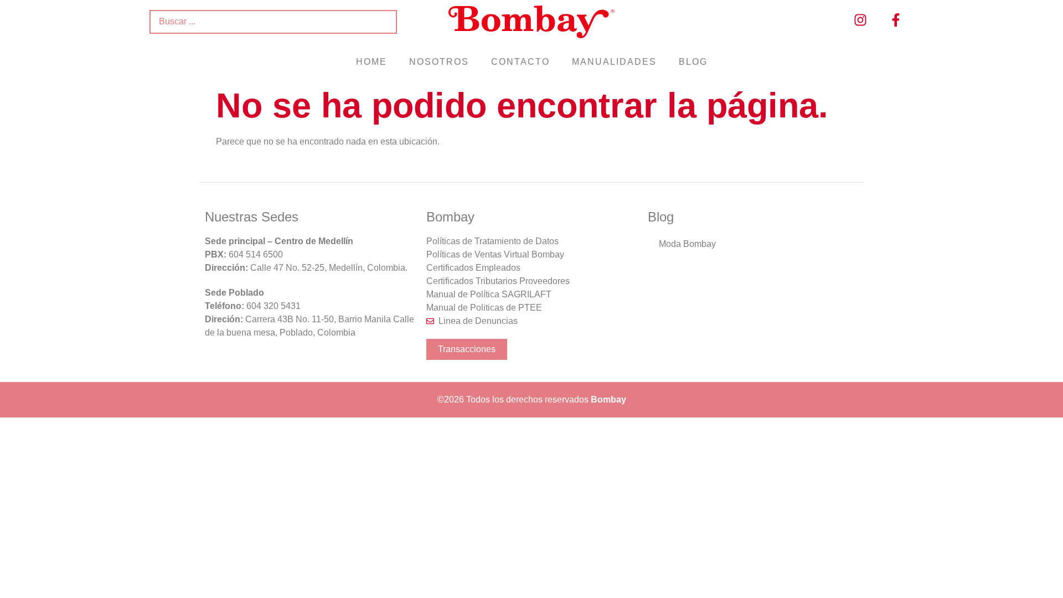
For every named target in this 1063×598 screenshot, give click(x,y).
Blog (693, 61)
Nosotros (439, 61)
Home (371, 61)
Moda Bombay (687, 244)
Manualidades (614, 61)
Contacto (520, 61)
